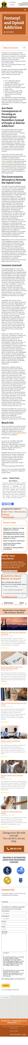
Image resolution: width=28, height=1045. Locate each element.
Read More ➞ (5, 648)
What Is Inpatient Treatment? (14, 541)
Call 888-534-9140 (9, 597)
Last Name (5, 916)
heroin (4, 163)
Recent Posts (14, 478)
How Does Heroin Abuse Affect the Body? (12, 544)
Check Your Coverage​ (9, 571)
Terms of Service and (9, 981)
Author (5, 478)
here (19, 1023)
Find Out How (8, 517)
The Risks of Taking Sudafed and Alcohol (13, 548)
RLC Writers (13, 481)
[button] (25, 9)
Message (4, 931)
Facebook (5, 902)
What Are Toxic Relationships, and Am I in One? (14, 537)
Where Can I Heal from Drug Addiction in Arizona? (13, 529)
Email (3, 926)
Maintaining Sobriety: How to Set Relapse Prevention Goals (13, 533)
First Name (5, 911)
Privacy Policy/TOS (10, 967)
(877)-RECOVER (19, 433)
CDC (3, 249)
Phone (4, 921)
